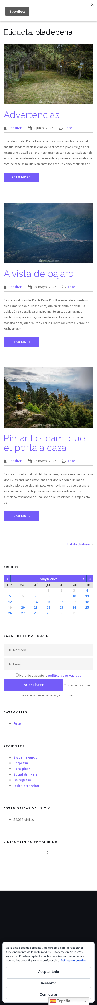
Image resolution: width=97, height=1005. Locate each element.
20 (23, 607)
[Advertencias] (48, 76)
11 (87, 596)
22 (48, 607)
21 (35, 607)
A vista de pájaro (39, 273)
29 (48, 613)
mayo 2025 (48, 579)
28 (35, 613)
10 (74, 596)
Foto (68, 128)
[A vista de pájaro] (48, 235)
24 (74, 607)
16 (61, 601)
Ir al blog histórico (79, 544)
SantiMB (15, 128)
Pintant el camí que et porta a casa (44, 443)
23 (61, 607)
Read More (21, 177)
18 (87, 601)
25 (87, 607)
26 (10, 613)
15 (48, 601)
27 (23, 613)
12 (10, 601)
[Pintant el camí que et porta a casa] (48, 400)
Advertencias (32, 114)
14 (35, 601)
